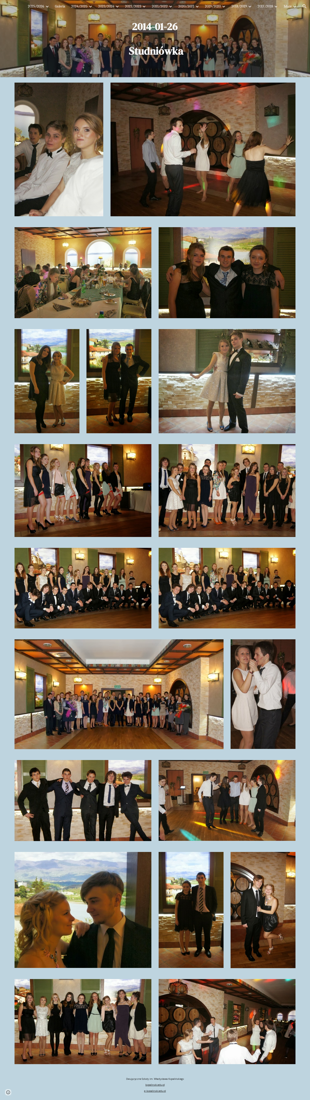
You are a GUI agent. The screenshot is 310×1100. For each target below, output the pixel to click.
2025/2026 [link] (36, 6)
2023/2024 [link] (106, 6)
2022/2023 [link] (133, 6)
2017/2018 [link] (265, 6)
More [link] (288, 6)
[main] (155, 38)
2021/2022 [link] (160, 6)
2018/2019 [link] (239, 6)
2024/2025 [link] (79, 6)
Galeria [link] (60, 6)
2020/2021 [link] (186, 6)
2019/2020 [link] (213, 6)
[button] (304, 6)
